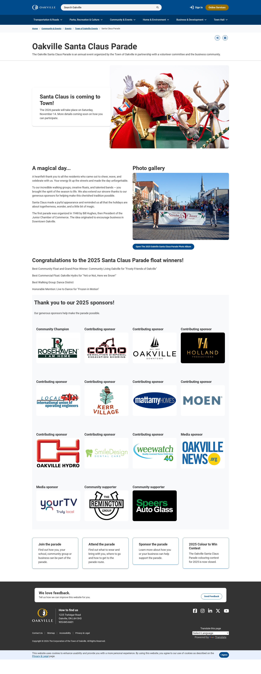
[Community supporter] (106, 505)
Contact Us (37, 633)
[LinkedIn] (210, 611)
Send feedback (211, 596)
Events (68, 28)
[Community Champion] (58, 347)
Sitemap (51, 633)
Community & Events (121, 19)
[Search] (111, 7)
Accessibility (65, 633)
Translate (220, 637)
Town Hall (219, 19)
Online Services (217, 7)
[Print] (225, 37)
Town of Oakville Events (86, 28)
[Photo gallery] (181, 206)
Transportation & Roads (46, 19)
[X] (218, 611)
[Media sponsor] (203, 452)
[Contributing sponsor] (106, 347)
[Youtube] (226, 611)
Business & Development (189, 19)
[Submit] (157, 7)
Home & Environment (154, 19)
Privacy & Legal (82, 633)
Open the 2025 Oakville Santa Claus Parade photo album (163, 246)
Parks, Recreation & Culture (84, 19)
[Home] (43, 7)
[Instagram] (203, 611)
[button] (217, 37)
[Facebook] (195, 611)
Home (35, 28)
